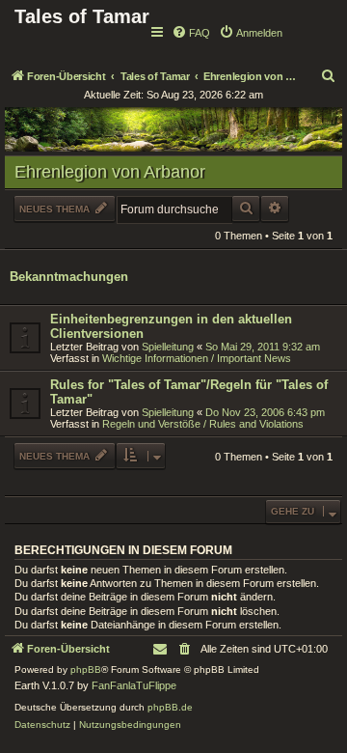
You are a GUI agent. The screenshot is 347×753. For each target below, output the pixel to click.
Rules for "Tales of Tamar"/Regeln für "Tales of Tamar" (189, 391)
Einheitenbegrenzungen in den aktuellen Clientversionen (171, 326)
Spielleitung (168, 346)
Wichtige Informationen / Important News (196, 358)
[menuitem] (191, 32)
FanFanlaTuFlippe (134, 685)
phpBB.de (170, 707)
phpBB (85, 669)
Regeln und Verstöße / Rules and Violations (203, 424)
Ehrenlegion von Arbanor (109, 171)
